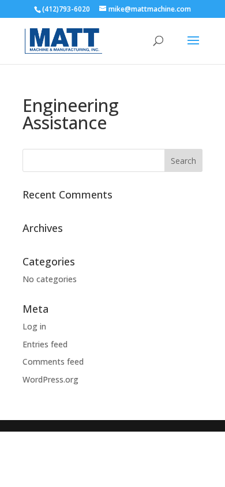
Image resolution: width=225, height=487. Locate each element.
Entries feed (45, 344)
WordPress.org (50, 379)
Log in (34, 326)
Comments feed (53, 361)
